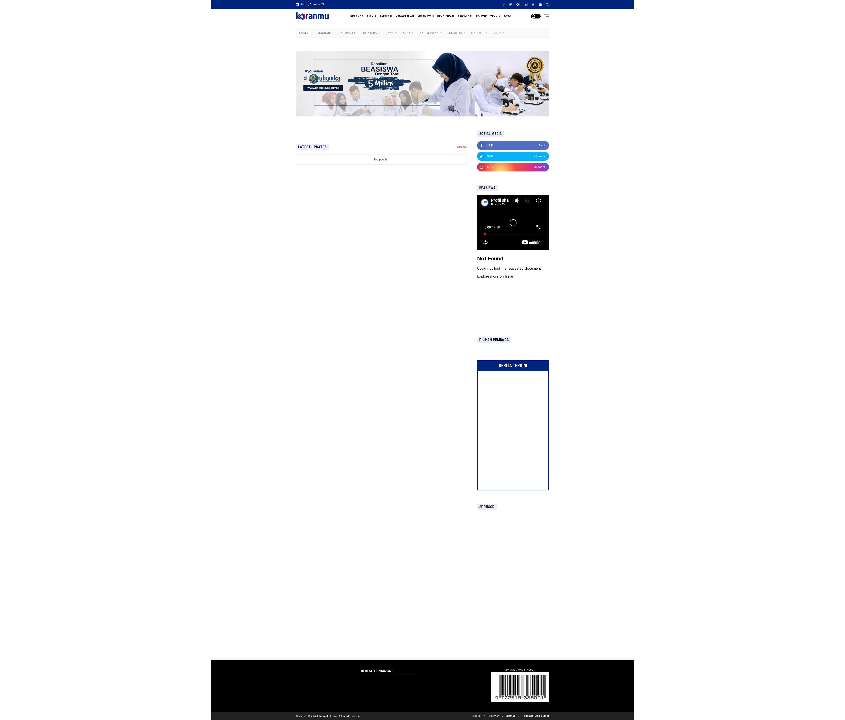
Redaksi (476, 716)
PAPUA (496, 33)
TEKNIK (495, 16)
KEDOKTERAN (405, 16)
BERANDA (356, 16)
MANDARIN (325, 33)
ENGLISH (305, 33)
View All (462, 147)
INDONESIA (347, 33)
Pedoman (493, 716)
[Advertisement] (513, 541)
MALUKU (477, 33)
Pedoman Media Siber (535, 716)
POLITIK (481, 16)
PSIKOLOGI (464, 16)
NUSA (406, 33)
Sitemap (510, 716)
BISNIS (371, 16)
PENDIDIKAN (445, 16)
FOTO (507, 16)
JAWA (390, 33)
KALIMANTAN (429, 33)
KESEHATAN (425, 16)
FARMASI (386, 16)
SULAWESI (455, 33)
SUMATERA (369, 33)
